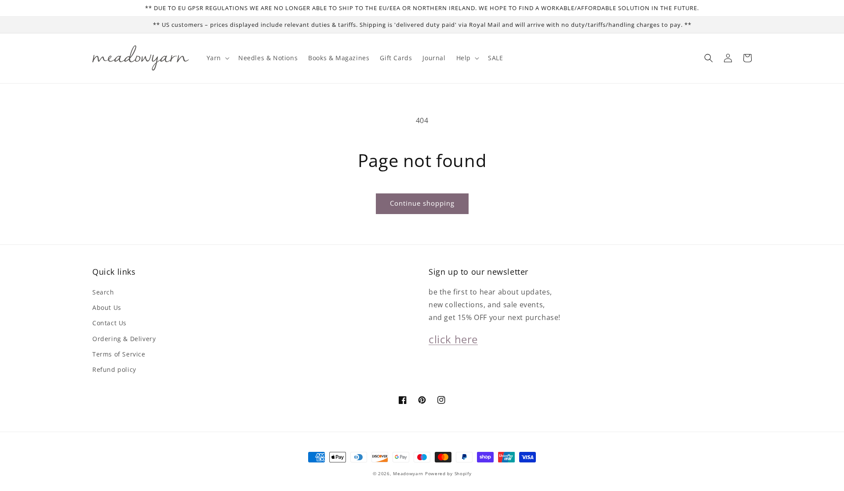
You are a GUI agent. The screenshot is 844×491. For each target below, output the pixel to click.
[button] (708, 58)
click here (453, 339)
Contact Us (109, 323)
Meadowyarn (408, 473)
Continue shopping (422, 203)
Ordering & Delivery (124, 339)
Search (103, 292)
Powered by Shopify (448, 473)
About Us (106, 307)
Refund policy (114, 369)
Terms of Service (119, 354)
